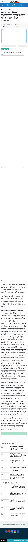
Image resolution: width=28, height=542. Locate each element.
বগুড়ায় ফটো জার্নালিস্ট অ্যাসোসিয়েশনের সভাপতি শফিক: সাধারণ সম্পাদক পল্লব (18, 455)
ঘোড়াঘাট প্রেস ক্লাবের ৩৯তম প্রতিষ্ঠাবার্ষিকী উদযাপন (17, 461)
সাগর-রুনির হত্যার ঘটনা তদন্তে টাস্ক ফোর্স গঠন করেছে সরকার (17, 487)
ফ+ (19, 46)
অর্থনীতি (8, 5)
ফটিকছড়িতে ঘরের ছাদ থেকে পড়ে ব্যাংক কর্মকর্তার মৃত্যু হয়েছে (18, 493)
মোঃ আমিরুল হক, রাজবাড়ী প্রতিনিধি (13, 24)
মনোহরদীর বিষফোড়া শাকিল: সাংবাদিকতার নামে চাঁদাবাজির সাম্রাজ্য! (17, 508)
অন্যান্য (2, 5)
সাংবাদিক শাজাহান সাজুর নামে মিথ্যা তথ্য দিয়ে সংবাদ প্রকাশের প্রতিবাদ (17, 501)
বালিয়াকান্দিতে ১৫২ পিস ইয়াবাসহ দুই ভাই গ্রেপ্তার (15, 541)
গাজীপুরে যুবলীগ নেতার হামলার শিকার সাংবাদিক (17, 514)
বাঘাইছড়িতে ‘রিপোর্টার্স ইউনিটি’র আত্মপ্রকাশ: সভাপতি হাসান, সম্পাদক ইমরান (18, 469)
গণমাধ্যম (8, 9)
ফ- (22, 46)
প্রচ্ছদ (2, 9)
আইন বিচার (14, 5)
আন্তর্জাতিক (21, 5)
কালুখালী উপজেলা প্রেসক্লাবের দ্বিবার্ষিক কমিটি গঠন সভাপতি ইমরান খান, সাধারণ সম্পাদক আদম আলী (17, 477)
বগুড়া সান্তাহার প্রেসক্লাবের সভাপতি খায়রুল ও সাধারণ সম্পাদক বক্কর (16, 448)
